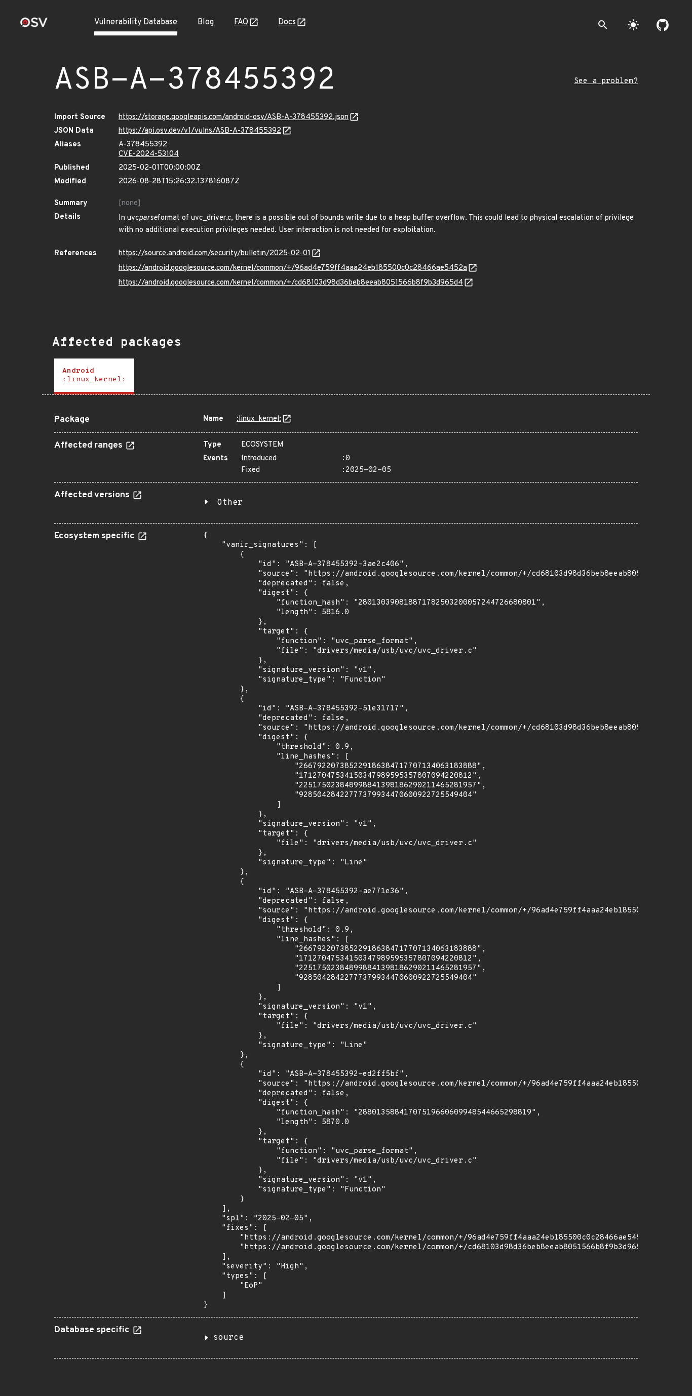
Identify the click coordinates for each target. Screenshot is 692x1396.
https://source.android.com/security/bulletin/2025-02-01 (215, 253)
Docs (287, 22)
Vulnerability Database (135, 22)
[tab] (94, 376)
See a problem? (606, 81)
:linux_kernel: (259, 419)
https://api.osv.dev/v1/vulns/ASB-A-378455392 (200, 131)
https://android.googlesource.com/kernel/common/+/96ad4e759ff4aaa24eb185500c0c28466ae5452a (293, 268)
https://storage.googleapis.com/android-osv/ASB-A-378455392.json (234, 117)
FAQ (241, 22)
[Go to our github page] (663, 25)
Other (230, 503)
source (228, 1338)
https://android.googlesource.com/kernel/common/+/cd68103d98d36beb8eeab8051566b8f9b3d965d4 (291, 283)
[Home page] (34, 25)
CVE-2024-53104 (149, 154)
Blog (206, 22)
